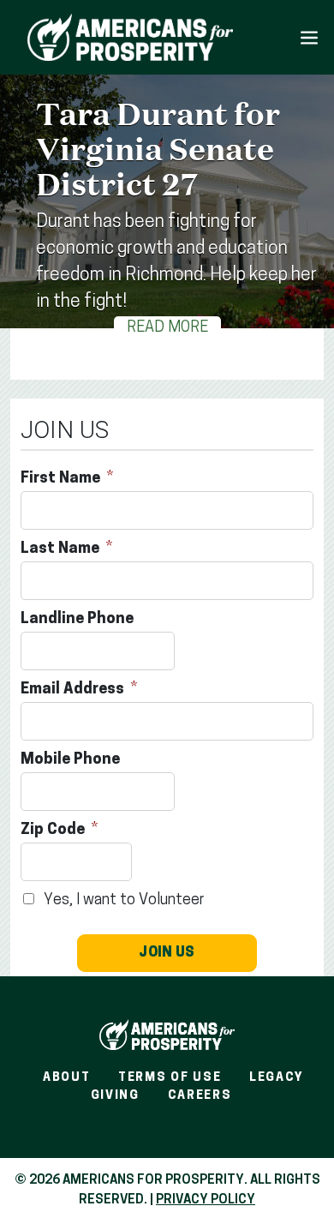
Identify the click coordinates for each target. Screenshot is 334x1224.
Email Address (74, 690)
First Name (62, 479)
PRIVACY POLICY (205, 1200)
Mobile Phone (72, 760)
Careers (200, 1095)
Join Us (166, 953)
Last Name (62, 549)
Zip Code (54, 830)
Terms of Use (169, 1077)
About (66, 1077)
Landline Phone (79, 619)
